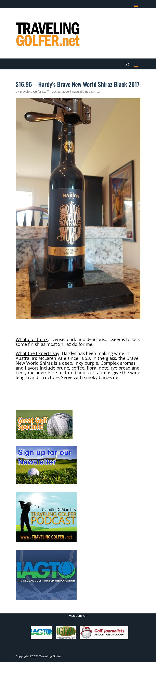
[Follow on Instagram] (137, 17)
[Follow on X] (112, 17)
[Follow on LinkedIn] (121, 17)
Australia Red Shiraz (86, 92)
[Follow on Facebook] (104, 17)
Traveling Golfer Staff (34, 92)
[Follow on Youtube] (129, 17)
